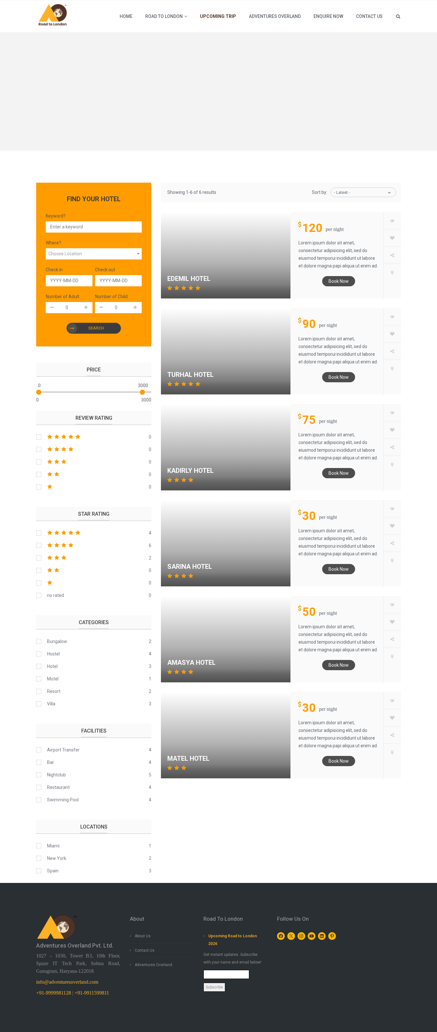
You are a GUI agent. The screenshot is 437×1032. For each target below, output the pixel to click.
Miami (53, 845)
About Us (143, 936)
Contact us (369, 16)
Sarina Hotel (189, 566)
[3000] (142, 392)
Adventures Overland (275, 16)
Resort (53, 691)
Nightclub (56, 774)
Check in (54, 269)
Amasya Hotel (191, 662)
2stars (93, 474)
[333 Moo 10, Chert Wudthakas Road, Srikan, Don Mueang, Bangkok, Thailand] (392, 272)
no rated (55, 595)
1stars (93, 487)
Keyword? (56, 215)
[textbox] (94, 253)
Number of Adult (62, 296)
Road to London (164, 16)
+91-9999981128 (53, 993)
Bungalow (57, 641)
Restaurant (58, 787)
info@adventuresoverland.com (67, 982)
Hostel (53, 653)
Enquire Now (328, 16)
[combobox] (94, 253)
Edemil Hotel (189, 278)
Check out (105, 269)
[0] (38, 392)
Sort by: (319, 192)
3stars (93, 462)
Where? (53, 242)
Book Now (339, 281)
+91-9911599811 (92, 993)
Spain (53, 870)
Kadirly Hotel (190, 470)
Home (126, 16)
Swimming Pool (63, 799)
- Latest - (342, 192)
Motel (53, 678)
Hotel (52, 666)
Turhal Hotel (190, 374)
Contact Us (145, 950)
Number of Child (111, 296)
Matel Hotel (188, 758)
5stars (93, 437)
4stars (93, 449)
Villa (51, 703)
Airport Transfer (63, 749)
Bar (50, 762)
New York (56, 858)
